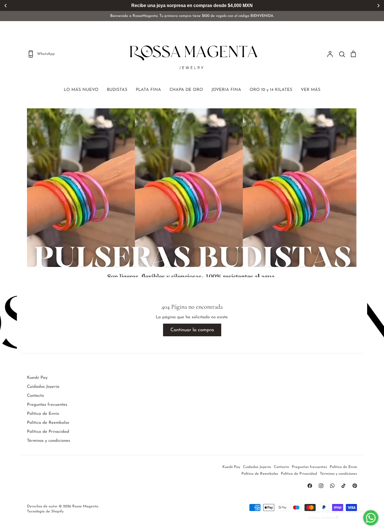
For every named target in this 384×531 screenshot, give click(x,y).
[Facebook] (309, 485)
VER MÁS (310, 90)
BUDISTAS (117, 90)
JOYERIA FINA (226, 90)
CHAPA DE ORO (186, 90)
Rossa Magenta (86, 506)
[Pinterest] (354, 485)
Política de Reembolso (48, 423)
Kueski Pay (37, 378)
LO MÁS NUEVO (81, 90)
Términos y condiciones (48, 441)
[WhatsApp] (332, 485)
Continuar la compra (192, 330)
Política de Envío (43, 414)
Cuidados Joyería (43, 387)
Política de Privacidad (48, 432)
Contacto (35, 396)
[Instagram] (321, 485)
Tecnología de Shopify (45, 511)
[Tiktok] (343, 485)
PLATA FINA (148, 90)
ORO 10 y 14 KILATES (271, 90)
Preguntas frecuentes (47, 405)
